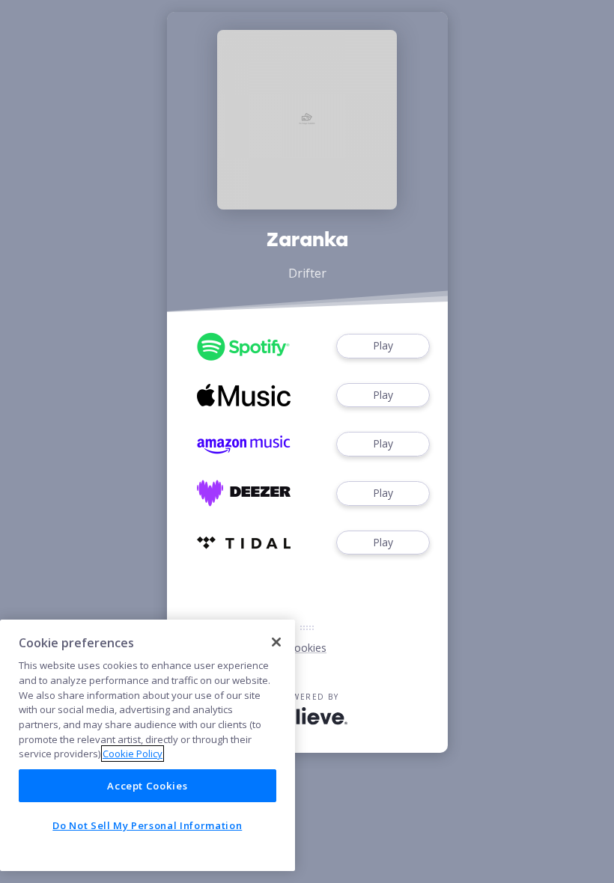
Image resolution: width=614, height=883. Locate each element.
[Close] (276, 642)
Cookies (307, 648)
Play (383, 345)
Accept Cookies (147, 785)
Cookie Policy (132, 753)
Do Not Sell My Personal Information (147, 825)
